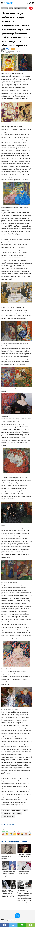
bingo (8, 49)
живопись (6, 813)
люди (25, 810)
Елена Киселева (8, 816)
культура (6, 810)
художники (17, 813)
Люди (11, 8)
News (24, 8)
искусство (16, 810)
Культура (5, 8)
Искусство (18, 8)
